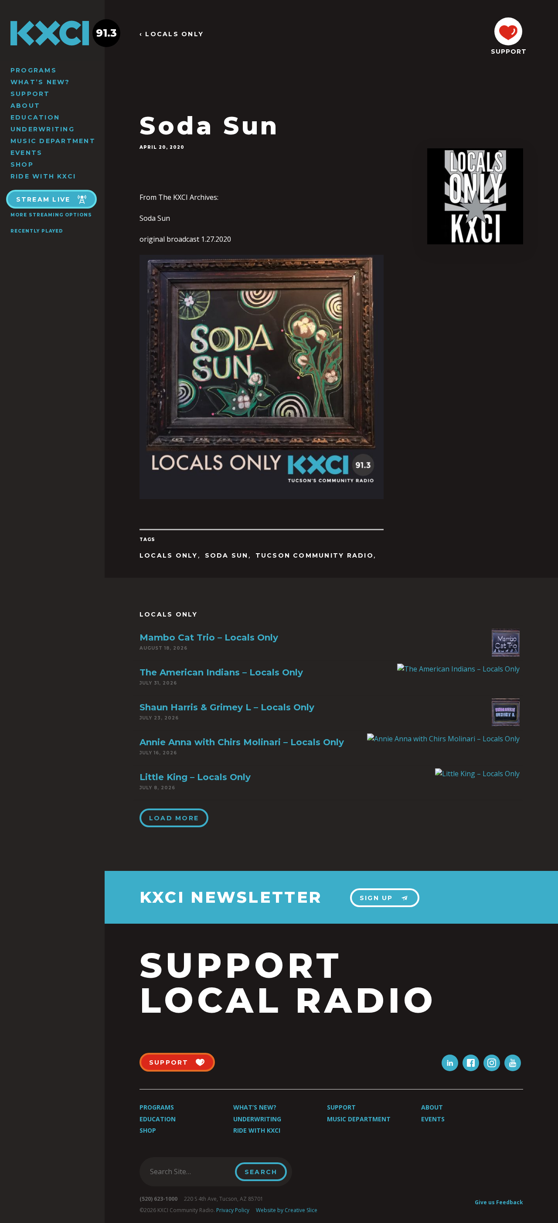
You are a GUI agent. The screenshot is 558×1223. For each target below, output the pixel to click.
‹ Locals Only (172, 34)
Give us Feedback (499, 1202)
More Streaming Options (51, 215)
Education (35, 117)
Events (26, 153)
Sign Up (376, 898)
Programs (33, 70)
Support (30, 94)
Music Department (52, 141)
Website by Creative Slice (286, 1210)
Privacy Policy (232, 1210)
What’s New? (40, 82)
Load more (174, 818)
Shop (22, 164)
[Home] (52, 33)
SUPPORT (508, 51)
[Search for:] (190, 1171)
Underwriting (42, 129)
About (25, 106)
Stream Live (43, 199)
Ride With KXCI (43, 176)
